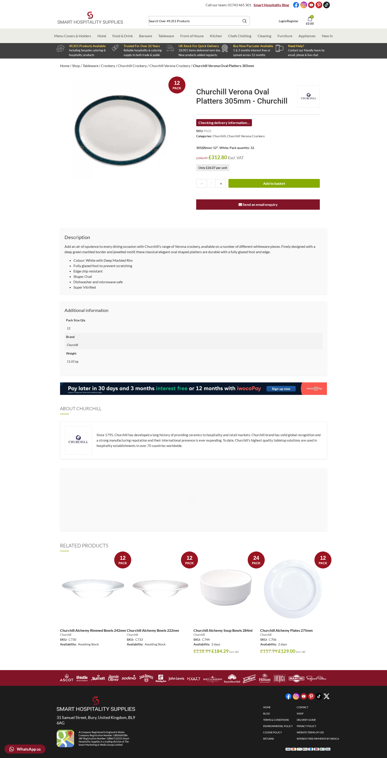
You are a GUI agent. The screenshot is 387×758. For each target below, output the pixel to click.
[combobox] (199, 21)
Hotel (101, 36)
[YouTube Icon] (311, 5)
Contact (302, 707)
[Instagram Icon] (303, 5)
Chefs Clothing (239, 36)
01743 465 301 (239, 5)
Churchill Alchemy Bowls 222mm (153, 630)
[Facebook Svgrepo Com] (296, 5)
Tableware (166, 36)
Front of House (192, 36)
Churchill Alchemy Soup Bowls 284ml (223, 630)
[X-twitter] (326, 696)
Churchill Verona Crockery (169, 65)
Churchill (219, 136)
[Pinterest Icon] (319, 5)
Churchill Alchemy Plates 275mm (286, 630)
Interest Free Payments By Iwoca (318, 738)
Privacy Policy (306, 726)
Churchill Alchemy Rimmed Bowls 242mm (93, 630)
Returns (268, 738)
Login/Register (288, 21)
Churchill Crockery (132, 65)
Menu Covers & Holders (72, 36)
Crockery (108, 65)
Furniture (284, 36)
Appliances (307, 36)
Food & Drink (122, 36)
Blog (266, 713)
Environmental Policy (278, 726)
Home (64, 65)
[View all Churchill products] (308, 96)
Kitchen (216, 36)
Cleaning (264, 36)
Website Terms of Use (310, 732)
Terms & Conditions (276, 719)
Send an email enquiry (260, 204)
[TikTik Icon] (326, 5)
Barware (145, 36)
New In (327, 36)
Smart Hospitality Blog (271, 5)
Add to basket (274, 183)
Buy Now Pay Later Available (253, 46)
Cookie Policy (272, 732)
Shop (76, 65)
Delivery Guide (306, 719)
